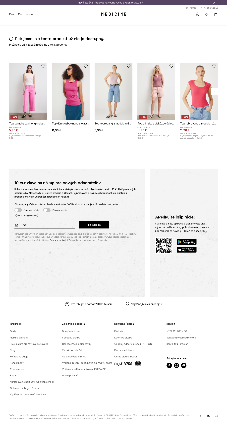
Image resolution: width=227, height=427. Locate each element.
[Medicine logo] (113, 14)
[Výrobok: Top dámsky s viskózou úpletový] (156, 91)
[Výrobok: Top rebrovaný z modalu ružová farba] (113, 91)
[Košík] (215, 14)
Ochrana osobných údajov (24, 388)
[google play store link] (187, 242)
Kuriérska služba (123, 337)
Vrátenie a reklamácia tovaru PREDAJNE (84, 369)
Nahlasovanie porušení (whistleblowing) (32, 381)
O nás (13, 331)
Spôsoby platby (71, 337)
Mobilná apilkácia (19, 337)
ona (11, 14)
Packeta (118, 331)
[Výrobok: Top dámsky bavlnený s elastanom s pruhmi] (71, 91)
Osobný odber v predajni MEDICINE (133, 343)
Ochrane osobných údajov (62, 240)
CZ (216, 415)
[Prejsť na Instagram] (176, 366)
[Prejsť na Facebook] (169, 366)
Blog (12, 350)
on (20, 14)
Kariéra (13, 375)
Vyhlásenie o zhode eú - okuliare (28, 394)
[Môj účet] (197, 14)
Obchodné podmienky (74, 356)
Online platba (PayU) (125, 356)
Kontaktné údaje (19, 356)
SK (208, 415)
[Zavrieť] (214, 2)
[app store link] (187, 250)
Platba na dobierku (124, 350)
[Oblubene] (206, 14)
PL (200, 415)
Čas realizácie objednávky (76, 343)
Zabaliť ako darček (72, 350)
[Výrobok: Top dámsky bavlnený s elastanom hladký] (28, 91)
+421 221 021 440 (177, 331)
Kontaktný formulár (177, 343)
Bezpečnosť (16, 362)
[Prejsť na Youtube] (183, 366)
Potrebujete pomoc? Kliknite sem (92, 304)
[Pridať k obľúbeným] (43, 66)
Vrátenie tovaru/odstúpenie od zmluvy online (87, 362)
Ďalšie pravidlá (70, 375)
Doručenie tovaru (71, 331)
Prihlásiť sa (94, 224)
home (29, 14)
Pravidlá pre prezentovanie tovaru (29, 343)
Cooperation (17, 369)
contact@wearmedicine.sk (181, 337)
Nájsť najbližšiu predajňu (146, 304)
